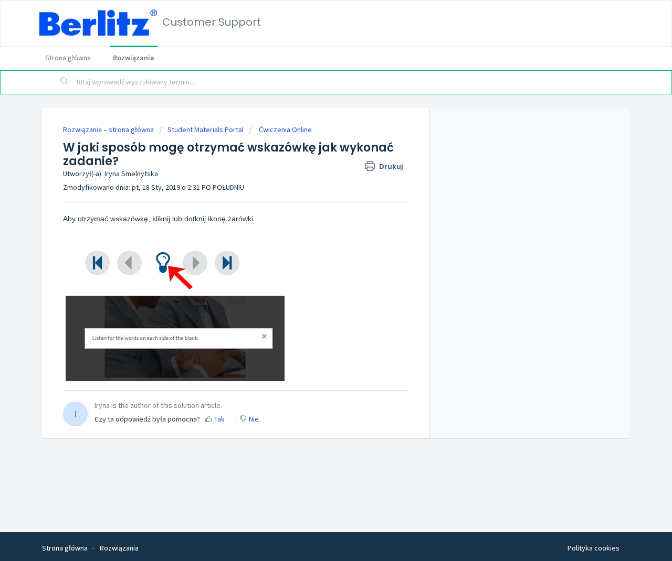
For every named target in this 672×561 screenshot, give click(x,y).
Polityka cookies (594, 548)
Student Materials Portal (205, 129)
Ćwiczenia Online (284, 129)
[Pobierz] (316, 142)
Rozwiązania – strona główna (109, 129)
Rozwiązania (133, 57)
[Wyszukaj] (64, 82)
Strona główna (68, 57)
